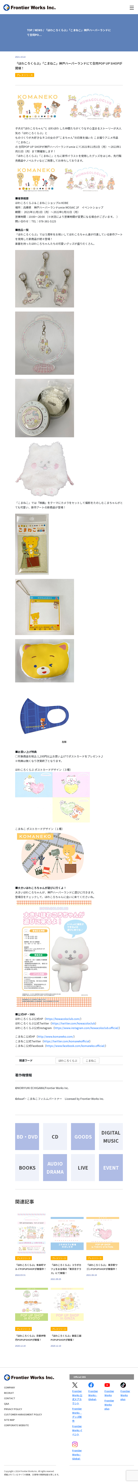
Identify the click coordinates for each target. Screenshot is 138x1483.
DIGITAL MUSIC (110, 1136)
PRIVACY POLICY (13, 1409)
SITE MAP (9, 1419)
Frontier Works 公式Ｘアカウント (77, 1397)
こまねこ (91, 1061)
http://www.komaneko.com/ (56, 1036)
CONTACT (9, 1398)
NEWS (38, 30)
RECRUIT (9, 1392)
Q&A (6, 1403)
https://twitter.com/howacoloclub (73, 1023)
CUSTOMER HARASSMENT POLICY (23, 1414)
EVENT (111, 1167)
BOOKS (27, 1167)
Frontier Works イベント (77, 1430)
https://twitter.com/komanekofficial (66, 1041)
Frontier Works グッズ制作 (77, 1414)
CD (55, 1136)
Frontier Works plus (109, 1404)
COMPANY (9, 1387)
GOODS (83, 1136)
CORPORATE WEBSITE (16, 1425)
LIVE (83, 1167)
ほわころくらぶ (67, 1061)
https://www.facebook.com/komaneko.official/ (75, 1046)
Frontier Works (109, 1393)
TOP (29, 30)
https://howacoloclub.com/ (63, 1019)
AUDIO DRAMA (55, 1167)
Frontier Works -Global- (93, 1395)
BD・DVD (27, 1136)
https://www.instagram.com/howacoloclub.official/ (87, 1028)
